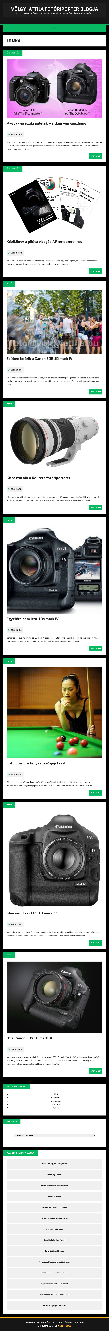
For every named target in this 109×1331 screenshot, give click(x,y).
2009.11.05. (16, 924)
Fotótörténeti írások (54, 1251)
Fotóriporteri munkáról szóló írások (55, 1294)
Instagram (56, 1101)
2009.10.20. (16, 1049)
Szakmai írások (54, 1196)
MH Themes (65, 1325)
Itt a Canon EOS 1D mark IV (29, 1038)
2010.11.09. (16, 489)
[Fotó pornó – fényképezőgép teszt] (54, 756)
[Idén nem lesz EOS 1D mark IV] (54, 906)
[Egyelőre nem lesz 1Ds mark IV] (54, 612)
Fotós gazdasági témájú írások (54, 1218)
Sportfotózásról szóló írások (54, 1272)
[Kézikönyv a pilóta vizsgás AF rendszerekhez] (54, 234)
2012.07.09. (16, 134)
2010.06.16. (16, 774)
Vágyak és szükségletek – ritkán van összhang (46, 123)
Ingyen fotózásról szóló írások (54, 1283)
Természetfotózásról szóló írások (54, 1262)
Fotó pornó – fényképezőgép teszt (36, 763)
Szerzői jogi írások (54, 1229)
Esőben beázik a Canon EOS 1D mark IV (39, 358)
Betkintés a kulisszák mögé (54, 1207)
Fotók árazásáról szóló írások (54, 1185)
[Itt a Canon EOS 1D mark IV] (54, 1031)
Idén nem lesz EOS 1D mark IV (32, 913)
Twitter (56, 1107)
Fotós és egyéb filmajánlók (54, 1163)
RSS (56, 1094)
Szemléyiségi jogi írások (55, 1240)
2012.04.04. (17, 253)
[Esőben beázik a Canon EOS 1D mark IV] (54, 351)
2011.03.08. (16, 370)
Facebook (56, 1097)
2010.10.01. (16, 630)
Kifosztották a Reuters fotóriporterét (38, 478)
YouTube (56, 1104)
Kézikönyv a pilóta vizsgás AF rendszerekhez (44, 241)
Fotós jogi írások (54, 1174)
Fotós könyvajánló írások (54, 1305)
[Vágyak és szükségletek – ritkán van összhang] (54, 116)
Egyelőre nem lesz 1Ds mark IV (32, 618)
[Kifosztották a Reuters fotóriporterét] (54, 471)
